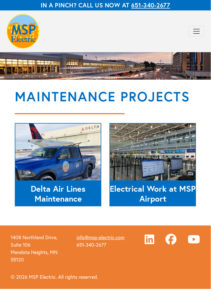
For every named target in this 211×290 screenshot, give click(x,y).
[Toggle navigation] (196, 31)
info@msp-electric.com (101, 237)
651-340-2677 (150, 5)
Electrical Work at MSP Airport (153, 193)
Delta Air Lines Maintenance (58, 193)
